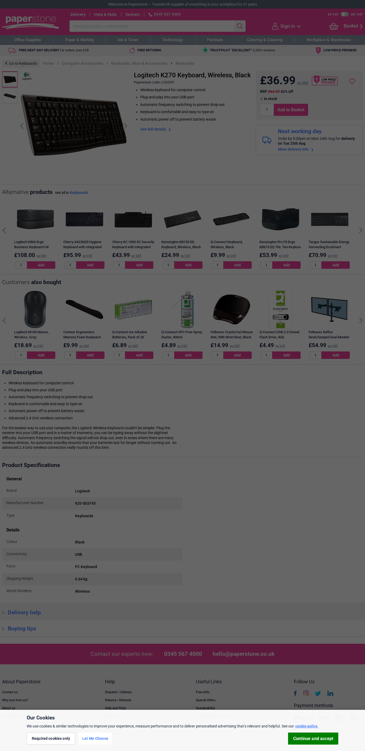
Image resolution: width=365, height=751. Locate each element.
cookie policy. (306, 726)
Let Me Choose (95, 738)
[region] (182, 730)
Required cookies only (51, 738)
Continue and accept (313, 738)
